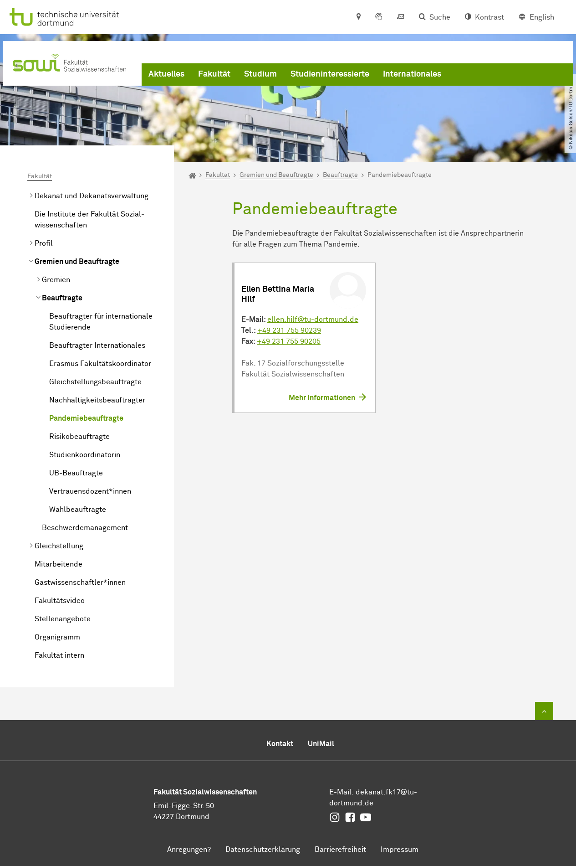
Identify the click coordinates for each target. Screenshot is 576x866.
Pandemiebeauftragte (86, 418)
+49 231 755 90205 (289, 341)
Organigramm (57, 637)
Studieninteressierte (330, 74)
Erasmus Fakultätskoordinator (100, 363)
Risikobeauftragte (79, 436)
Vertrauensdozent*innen (90, 491)
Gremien (56, 280)
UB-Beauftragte (76, 473)
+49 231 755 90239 (289, 330)
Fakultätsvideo (60, 600)
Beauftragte (62, 298)
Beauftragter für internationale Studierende (101, 322)
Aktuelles (166, 74)
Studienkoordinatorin (84, 455)
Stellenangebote (63, 619)
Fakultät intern (59, 655)
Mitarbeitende (58, 564)
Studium (260, 74)
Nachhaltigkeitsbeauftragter (97, 400)
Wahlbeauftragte (77, 509)
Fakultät (214, 74)
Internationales (412, 74)
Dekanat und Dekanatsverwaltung (91, 196)
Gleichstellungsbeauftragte (95, 382)
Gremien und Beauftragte (77, 261)
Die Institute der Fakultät (89, 220)
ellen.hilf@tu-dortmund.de (312, 319)
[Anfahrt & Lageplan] (358, 17)
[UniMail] (401, 17)
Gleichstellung (59, 546)
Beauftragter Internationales (97, 345)
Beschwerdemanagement (85, 527)
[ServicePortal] (379, 17)
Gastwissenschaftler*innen (80, 582)
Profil (44, 243)
